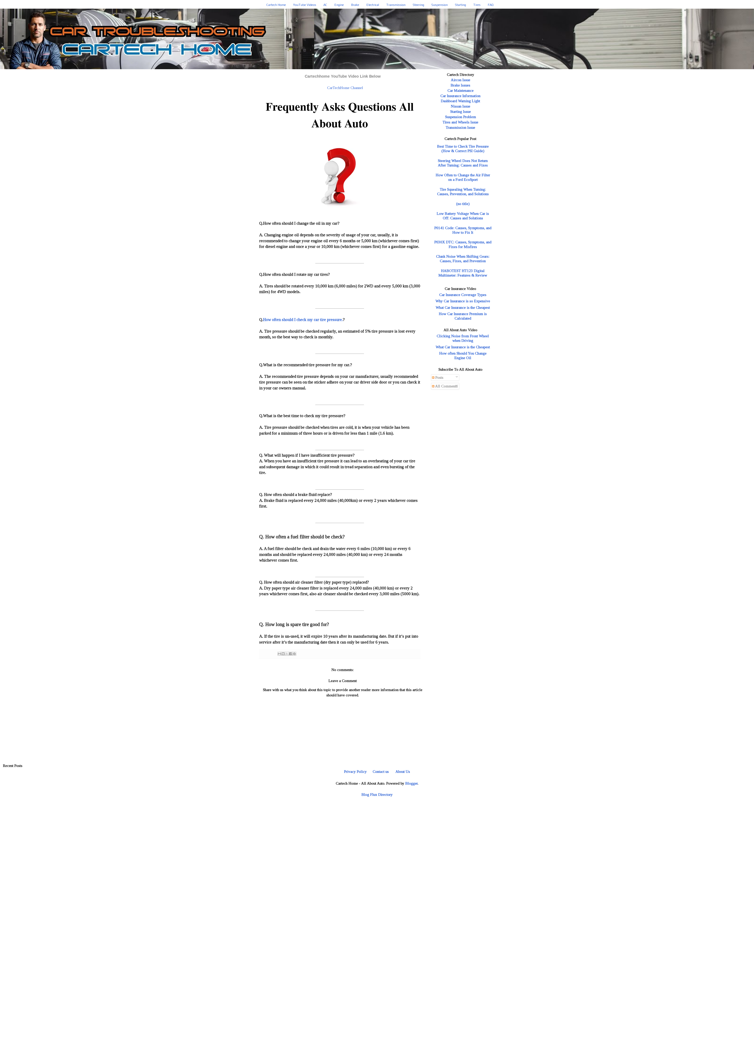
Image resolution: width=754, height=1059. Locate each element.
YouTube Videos (304, 5)
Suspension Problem (460, 117)
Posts (438, 377)
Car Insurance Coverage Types (462, 295)
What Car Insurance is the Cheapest (463, 307)
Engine (339, 5)
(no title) (463, 204)
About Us (402, 771)
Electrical (372, 5)
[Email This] (279, 654)
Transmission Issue (460, 127)
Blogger (411, 783)
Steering (418, 5)
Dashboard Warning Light (460, 101)
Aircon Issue (460, 80)
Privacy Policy (355, 771)
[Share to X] (287, 654)
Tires (476, 5)
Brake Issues (460, 85)
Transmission (395, 5)
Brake (355, 5)
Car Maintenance (460, 90)
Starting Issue (460, 111)
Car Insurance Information (460, 96)
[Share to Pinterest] (294, 654)
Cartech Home (276, 5)
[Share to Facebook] (291, 654)
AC (325, 5)
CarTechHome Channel (345, 88)
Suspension (439, 5)
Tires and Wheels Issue (460, 122)
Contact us (381, 771)
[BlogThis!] (283, 654)
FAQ (490, 5)
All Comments (446, 386)
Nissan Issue (460, 106)
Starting (460, 5)
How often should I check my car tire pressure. (303, 319)
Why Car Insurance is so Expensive (463, 301)
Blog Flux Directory (377, 794)
